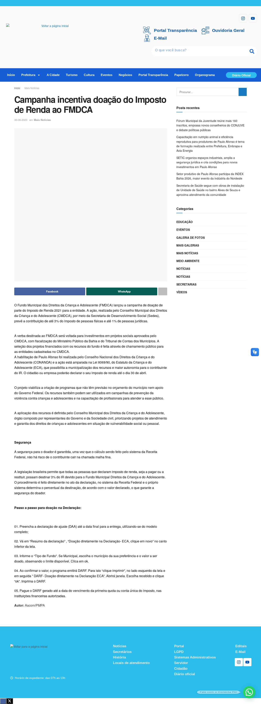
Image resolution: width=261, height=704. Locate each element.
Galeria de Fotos (190, 237)
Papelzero (181, 75)
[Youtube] (253, 18)
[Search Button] (243, 92)
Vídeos (181, 292)
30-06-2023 (20, 120)
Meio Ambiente (187, 261)
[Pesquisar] (252, 51)
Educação (184, 222)
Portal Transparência (153, 75)
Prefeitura (28, 75)
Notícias (183, 269)
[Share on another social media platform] (162, 291)
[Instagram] (243, 18)
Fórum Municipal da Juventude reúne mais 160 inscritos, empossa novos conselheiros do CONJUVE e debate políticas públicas (210, 125)
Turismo (71, 75)
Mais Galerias (187, 245)
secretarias (186, 284)
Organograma (205, 75)
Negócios (125, 75)
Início (11, 75)
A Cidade (53, 75)
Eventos (106, 75)
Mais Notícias (31, 88)
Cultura (89, 75)
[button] (249, 692)
